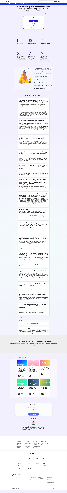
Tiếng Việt (45, 460)
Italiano (37, 458)
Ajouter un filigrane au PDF (44, 444)
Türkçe (19, 463)
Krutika (21, 375)
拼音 (19, 468)
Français (29, 458)
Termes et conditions (33, 477)
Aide (30, 479)
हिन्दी (19, 465)
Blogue (59, 1)
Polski (19, 460)
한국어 (37, 465)
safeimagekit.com (49, 477)
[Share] (37, 1)
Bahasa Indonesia (21, 455)
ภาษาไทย (29, 465)
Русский (29, 463)
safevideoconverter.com (50, 485)
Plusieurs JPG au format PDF (27, 447)
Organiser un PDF (27, 443)
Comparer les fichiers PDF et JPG (36, 447)
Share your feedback (33, 414)
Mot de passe (35, 441)
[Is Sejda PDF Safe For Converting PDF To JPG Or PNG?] (22, 382)
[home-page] (6, 1)
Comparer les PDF (19, 441)
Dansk (29, 455)
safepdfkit (18, 488)
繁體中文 (29, 468)
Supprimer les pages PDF (20, 444)
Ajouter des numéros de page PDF (36, 444)
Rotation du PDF (43, 441)
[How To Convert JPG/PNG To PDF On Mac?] (45, 382)
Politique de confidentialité (40, 478)
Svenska (37, 460)
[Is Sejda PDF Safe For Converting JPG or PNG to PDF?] (45, 363)
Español (19, 458)
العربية (44, 463)
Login (62, 1)
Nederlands (45, 458)
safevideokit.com (49, 479)
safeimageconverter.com (50, 484)
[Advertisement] (5, 22)
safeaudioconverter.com (50, 482)
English (44, 455)
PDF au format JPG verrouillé (20, 447)
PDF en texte (27, 441)
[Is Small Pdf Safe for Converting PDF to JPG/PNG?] (33, 382)
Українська (38, 463)
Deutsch (37, 455)
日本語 (44, 465)
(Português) (30, 460)
